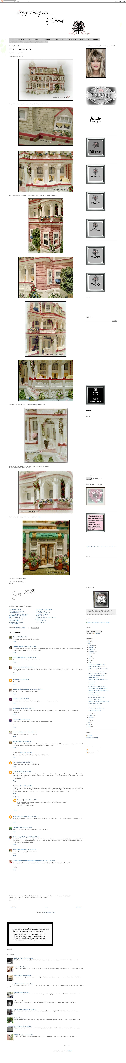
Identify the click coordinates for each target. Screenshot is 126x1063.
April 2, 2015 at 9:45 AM (28, 667)
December (91, 645)
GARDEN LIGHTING (93, 695)
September (92, 651)
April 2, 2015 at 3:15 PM (26, 762)
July (90, 656)
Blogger (70, 1050)
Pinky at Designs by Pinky (20, 837)
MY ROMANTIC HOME (15, 612)
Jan (14, 637)
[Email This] (31, 628)
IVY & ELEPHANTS (41, 622)
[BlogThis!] (33, 628)
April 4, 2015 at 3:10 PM (33, 816)
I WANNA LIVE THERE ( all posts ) (76, 39)
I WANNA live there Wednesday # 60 (23, 1034)
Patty (14, 698)
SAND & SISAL (40, 616)
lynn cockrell (16, 762)
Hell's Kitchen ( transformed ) (21, 992)
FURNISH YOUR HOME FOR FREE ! (97, 673)
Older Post (78, 907)
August (91, 653)
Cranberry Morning (18, 646)
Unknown (15, 771)
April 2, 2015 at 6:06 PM (26, 786)
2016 (89, 641)
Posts (89, 750)
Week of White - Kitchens (20, 967)
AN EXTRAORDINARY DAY (16, 619)
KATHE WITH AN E (40, 619)
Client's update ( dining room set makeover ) (25, 1009)
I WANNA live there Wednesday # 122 (97, 679)
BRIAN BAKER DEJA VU (94, 710)
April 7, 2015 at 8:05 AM (30, 849)
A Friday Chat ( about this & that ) (96, 664)
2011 (89, 726)
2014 (89, 720)
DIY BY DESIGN (41, 620)
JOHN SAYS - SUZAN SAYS (34, 39)
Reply (14, 641)
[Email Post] (28, 627)
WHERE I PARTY (21, 39)
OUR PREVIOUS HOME (41, 42)
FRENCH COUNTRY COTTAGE (17, 611)
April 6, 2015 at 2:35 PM (34, 837)
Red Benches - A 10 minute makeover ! (98, 688)
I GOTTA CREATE (13, 623)
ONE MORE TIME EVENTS (43, 612)
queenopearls (16, 708)
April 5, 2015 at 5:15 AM (26, 827)
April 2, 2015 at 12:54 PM (30, 732)
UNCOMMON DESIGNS (42, 614)
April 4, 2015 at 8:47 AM (31, 800)
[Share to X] (35, 628)
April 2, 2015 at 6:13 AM (30, 657)
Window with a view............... (21, 1001)
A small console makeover (95, 703)
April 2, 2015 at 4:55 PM (25, 771)
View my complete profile (92, 737)
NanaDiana (16, 741)
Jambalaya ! (91, 682)
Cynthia (15, 719)
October (91, 649)
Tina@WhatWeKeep (18, 732)
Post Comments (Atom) (49, 912)
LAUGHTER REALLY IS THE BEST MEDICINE (21, 42)
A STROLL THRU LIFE (14, 617)
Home (12, 39)
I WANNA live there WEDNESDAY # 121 (98, 690)
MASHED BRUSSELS (94, 692)
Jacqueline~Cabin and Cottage (21, 689)
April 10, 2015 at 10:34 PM (48, 860)
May (90, 660)
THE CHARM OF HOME (15, 609)
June (90, 658)
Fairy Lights (91, 684)
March (90, 713)
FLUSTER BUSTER (14, 620)
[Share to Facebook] (36, 628)
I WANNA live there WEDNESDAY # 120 (98, 701)
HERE (39, 517)
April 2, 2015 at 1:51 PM (26, 752)
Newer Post (13, 907)
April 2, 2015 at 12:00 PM (27, 708)
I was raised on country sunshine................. (25, 975)
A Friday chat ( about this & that (96, 708)
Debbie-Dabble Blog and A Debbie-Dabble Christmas (27, 860)
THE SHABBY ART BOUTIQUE (44, 609)
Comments (91, 753)
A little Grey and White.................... (97, 666)
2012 (89, 724)
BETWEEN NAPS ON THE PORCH (18, 616)
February (91, 715)
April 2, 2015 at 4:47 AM (22, 637)
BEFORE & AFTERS (48, 39)
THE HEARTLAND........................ (97, 677)
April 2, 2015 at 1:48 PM (25, 741)
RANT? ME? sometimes (92, 39)
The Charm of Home (18, 849)
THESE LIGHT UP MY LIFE (95, 699)
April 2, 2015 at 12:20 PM (24, 719)
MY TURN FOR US (40, 611)
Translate (97, 633)
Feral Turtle (16, 827)
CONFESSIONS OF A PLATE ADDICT (46, 617)
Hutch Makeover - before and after (22, 1026)
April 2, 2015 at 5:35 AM (30, 646)
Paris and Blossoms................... (96, 671)
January (91, 717)
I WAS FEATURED (60, 39)
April (90, 662)
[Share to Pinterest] (38, 628)
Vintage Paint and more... (20, 816)
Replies (17, 797)
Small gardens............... (20, 1018)
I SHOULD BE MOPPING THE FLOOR (18, 614)
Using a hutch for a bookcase (95, 705)
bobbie (15, 679)
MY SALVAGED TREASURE (16, 622)
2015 (89, 643)
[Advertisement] (92, 352)
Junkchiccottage (17, 667)
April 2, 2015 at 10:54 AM (36, 689)
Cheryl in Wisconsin (18, 657)
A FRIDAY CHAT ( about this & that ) (23, 958)
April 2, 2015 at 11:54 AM (22, 698)
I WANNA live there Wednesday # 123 (97, 669)
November (91, 647)
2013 (89, 722)
